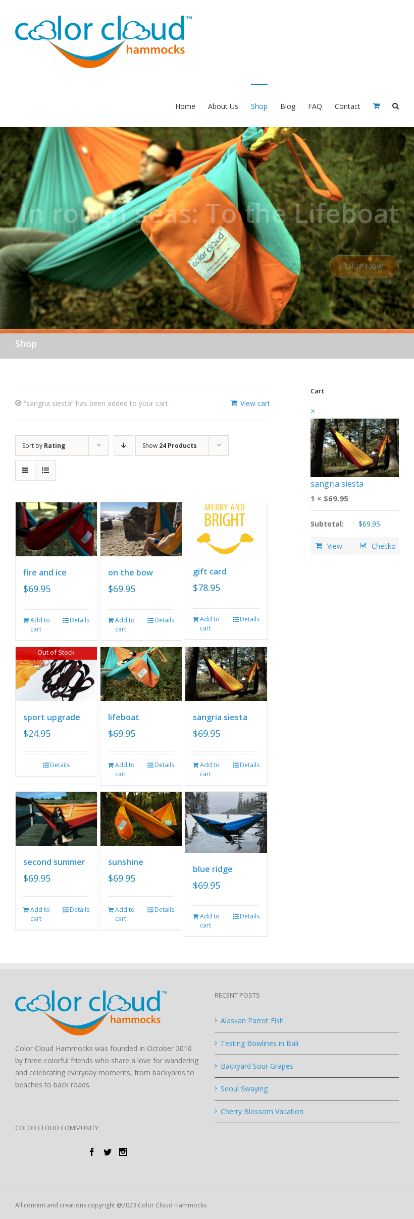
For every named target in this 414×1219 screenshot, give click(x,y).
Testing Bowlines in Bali (259, 1043)
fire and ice (45, 572)
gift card (210, 571)
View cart (255, 403)
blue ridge (213, 869)
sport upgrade (51, 717)
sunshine (125, 861)
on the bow (130, 572)
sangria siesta (220, 717)
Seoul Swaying (244, 1088)
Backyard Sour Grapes (257, 1066)
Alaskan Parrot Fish (252, 1020)
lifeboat (123, 717)
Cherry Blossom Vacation (262, 1111)
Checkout (375, 548)
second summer (54, 861)
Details (79, 620)
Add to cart (40, 624)
